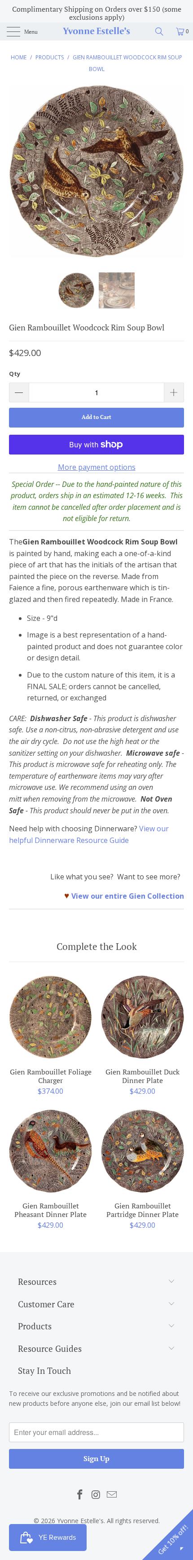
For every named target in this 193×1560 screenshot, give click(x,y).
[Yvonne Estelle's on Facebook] (80, 1494)
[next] (174, 178)
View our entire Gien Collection (127, 896)
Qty (14, 374)
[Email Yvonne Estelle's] (112, 1494)
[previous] (18, 178)
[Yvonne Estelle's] (96, 31)
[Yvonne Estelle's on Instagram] (96, 1494)
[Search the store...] (162, 31)
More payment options (97, 467)
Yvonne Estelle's (80, 1520)
